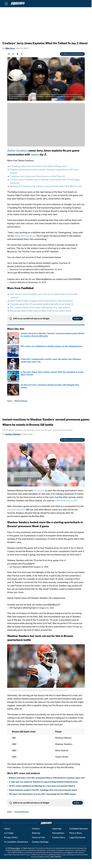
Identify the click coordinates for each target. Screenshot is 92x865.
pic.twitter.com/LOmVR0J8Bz (66, 279)
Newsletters (58, 833)
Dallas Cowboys (20, 401)
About (7, 828)
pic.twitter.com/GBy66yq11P (46, 604)
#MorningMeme (43, 279)
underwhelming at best (66, 500)
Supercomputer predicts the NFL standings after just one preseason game (43, 790)
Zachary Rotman (12, 434)
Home (9, 401)
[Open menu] (6, 3)
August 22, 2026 (41, 567)
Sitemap (36, 833)
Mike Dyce (10, 48)
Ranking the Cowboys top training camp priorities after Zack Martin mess (46, 186)
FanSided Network (78, 828)
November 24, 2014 (53, 269)
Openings (57, 828)
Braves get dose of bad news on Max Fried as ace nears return (40, 311)
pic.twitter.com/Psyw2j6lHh (21, 563)
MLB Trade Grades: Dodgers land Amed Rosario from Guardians (41, 300)
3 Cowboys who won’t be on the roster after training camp (38, 166)
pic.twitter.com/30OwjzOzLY (36, 266)
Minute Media (15, 848)
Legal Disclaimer (77, 837)
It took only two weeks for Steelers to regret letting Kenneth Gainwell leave (43, 782)
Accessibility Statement (16, 842)
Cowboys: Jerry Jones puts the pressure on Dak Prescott (37, 176)
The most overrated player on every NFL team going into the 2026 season (42, 794)
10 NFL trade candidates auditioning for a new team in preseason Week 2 (42, 786)
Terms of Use (38, 837)
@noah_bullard (14, 266)
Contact (36, 828)
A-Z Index (9, 833)
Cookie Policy (58, 837)
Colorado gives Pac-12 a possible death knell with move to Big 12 (41, 304)
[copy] (21, 54)
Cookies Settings (40, 842)
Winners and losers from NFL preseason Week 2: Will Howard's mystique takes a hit (47, 778)
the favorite (39, 490)
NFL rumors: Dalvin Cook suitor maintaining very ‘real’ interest (40, 307)
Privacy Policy (11, 837)
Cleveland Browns (16, 509)
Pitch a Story (75, 833)
